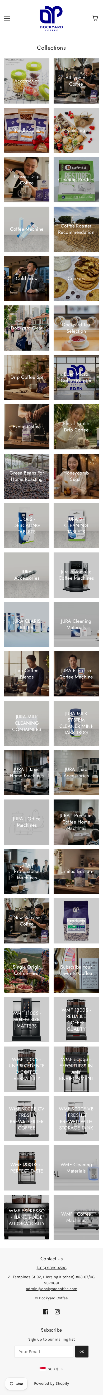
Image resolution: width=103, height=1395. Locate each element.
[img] (46, 1311)
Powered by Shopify (51, 1383)
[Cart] (96, 18)
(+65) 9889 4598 (52, 1268)
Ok (81, 1352)
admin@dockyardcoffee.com (51, 1288)
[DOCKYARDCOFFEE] (52, 18)
